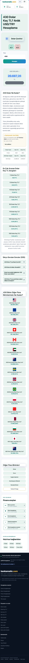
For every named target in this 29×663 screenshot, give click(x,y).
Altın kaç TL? (4, 614)
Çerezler (6, 659)
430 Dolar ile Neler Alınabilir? (14, 267)
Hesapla (14, 61)
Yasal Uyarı (22, 659)
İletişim (2, 648)
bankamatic (9, 571)
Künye (2, 640)
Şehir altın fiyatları (5, 627)
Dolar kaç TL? (4, 609)
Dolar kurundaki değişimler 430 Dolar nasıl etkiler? (14, 273)
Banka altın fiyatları (5, 630)
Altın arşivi (3, 625)
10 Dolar (12, 543)
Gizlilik (2, 659)
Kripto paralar (4, 619)
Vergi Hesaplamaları (5, 596)
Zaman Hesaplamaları (6, 588)
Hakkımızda (3, 637)
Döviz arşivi (3, 622)
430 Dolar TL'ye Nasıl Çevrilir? (14, 262)
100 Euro (12, 547)
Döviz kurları (3, 606)
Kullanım (11, 659)
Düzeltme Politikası (5, 645)
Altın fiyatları (3, 617)
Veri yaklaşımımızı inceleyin (8, 564)
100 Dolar (18, 543)
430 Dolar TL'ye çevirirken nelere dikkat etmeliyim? (14, 279)
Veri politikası (8, 144)
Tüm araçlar (3, 599)
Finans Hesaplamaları (5, 593)
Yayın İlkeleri (3, 643)
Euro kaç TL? (4, 612)
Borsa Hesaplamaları (5, 591)
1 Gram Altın (19, 547)
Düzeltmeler (16, 659)
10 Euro (5, 547)
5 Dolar (5, 543)
